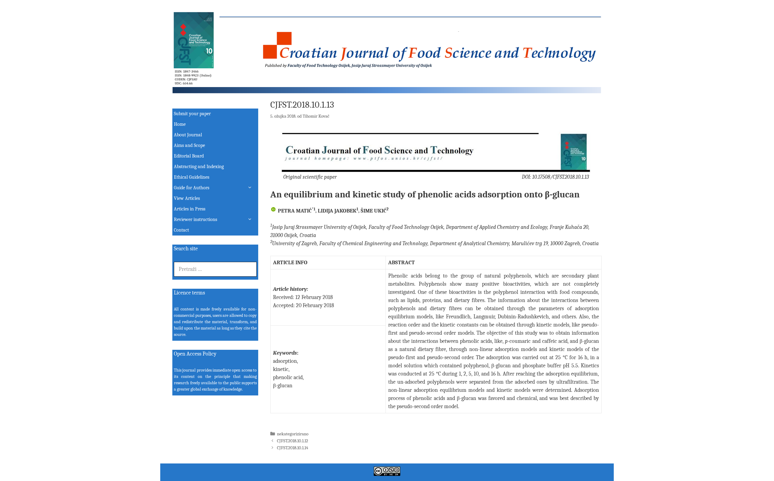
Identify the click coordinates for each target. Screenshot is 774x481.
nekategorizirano (292, 434)
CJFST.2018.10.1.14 (292, 447)
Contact (181, 230)
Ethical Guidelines (191, 177)
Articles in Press (189, 209)
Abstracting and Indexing (199, 166)
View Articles (187, 198)
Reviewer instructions (195, 219)
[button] (251, 188)
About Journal (188, 135)
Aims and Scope (189, 145)
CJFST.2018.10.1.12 (292, 441)
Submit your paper (192, 113)
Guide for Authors (191, 187)
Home (180, 124)
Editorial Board (189, 156)
